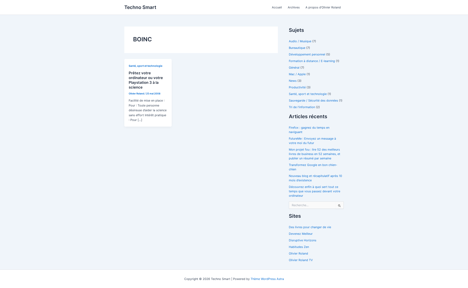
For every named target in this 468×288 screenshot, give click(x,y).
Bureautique (297, 48)
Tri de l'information (302, 107)
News (293, 81)
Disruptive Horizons (302, 240)
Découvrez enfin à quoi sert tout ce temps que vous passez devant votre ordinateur (314, 191)
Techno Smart (140, 7)
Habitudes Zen (299, 247)
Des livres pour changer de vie (310, 227)
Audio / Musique (300, 41)
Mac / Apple (297, 74)
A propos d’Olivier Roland (323, 7)
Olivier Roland (298, 253)
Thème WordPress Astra (267, 279)
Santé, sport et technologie (145, 65)
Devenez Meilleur (301, 233)
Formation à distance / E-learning (312, 61)
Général (294, 67)
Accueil (277, 7)
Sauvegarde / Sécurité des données (313, 100)
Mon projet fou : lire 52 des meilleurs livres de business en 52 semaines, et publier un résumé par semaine (314, 154)
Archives (294, 7)
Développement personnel (307, 54)
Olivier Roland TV (301, 260)
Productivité (297, 87)
